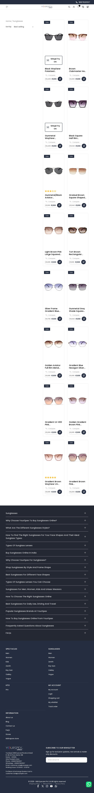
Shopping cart (54, 698)
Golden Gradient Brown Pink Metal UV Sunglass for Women (77, 423)
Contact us (10, 726)
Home (8, 21)
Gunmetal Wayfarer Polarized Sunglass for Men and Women (51, 136)
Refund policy (47, 784)
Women (9, 657)
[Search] (69, 6)
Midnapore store (12, 738)
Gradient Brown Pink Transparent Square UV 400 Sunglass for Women (77, 482)
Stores (8, 734)
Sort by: (9, 27)
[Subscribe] (84, 760)
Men (7, 653)
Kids (7, 662)
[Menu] (6, 6)
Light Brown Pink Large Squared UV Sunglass (53, 253)
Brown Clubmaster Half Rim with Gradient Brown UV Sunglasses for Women (77, 69)
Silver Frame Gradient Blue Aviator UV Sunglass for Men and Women (52, 309)
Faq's (8, 730)
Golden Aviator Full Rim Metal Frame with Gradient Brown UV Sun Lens (53, 366)
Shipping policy (34, 784)
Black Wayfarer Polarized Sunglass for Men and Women (53, 69)
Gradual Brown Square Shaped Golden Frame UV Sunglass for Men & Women (77, 196)
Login (50, 694)
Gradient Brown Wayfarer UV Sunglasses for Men (53, 482)
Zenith (8, 666)
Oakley (8, 674)
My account (53, 690)
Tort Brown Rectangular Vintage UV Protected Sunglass (75, 253)
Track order (53, 706)
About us (9, 717)
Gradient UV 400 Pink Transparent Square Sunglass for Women (53, 423)
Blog (7, 722)
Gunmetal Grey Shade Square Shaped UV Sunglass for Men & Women (77, 309)
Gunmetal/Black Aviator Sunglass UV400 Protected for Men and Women (53, 196)
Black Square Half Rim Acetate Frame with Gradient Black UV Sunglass (77, 136)
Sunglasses (18, 21)
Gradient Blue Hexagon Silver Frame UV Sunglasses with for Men (77, 366)
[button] (50, 191)
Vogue (8, 678)
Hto (7, 690)
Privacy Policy (60, 784)
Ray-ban (9, 670)
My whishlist (53, 702)
